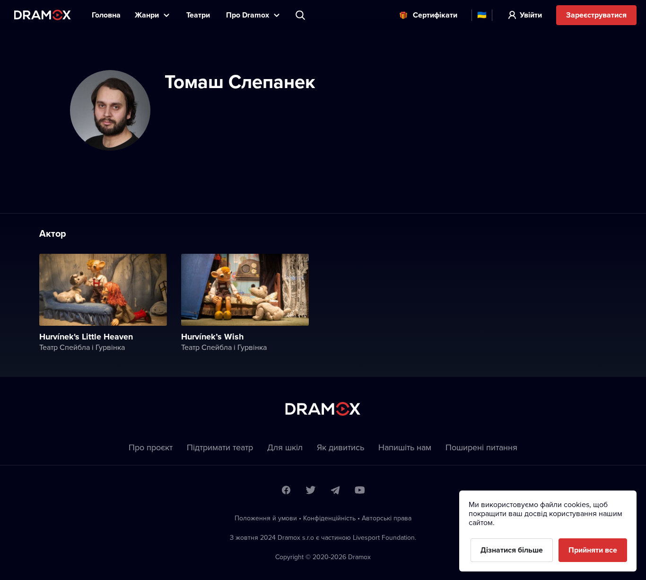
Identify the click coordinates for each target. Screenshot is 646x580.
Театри (199, 14)
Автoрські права (386, 518)
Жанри (147, 14)
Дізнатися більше (511, 549)
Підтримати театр (220, 447)
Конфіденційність (329, 518)
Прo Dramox (247, 14)
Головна (106, 14)
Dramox (42, 15)
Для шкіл (285, 447)
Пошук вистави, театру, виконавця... (301, 15)
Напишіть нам (404, 447)
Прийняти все (592, 549)
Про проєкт (151, 447)
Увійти (531, 14)
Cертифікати (435, 14)
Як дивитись (340, 447)
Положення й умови (266, 518)
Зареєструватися (596, 14)
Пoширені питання (481, 447)
